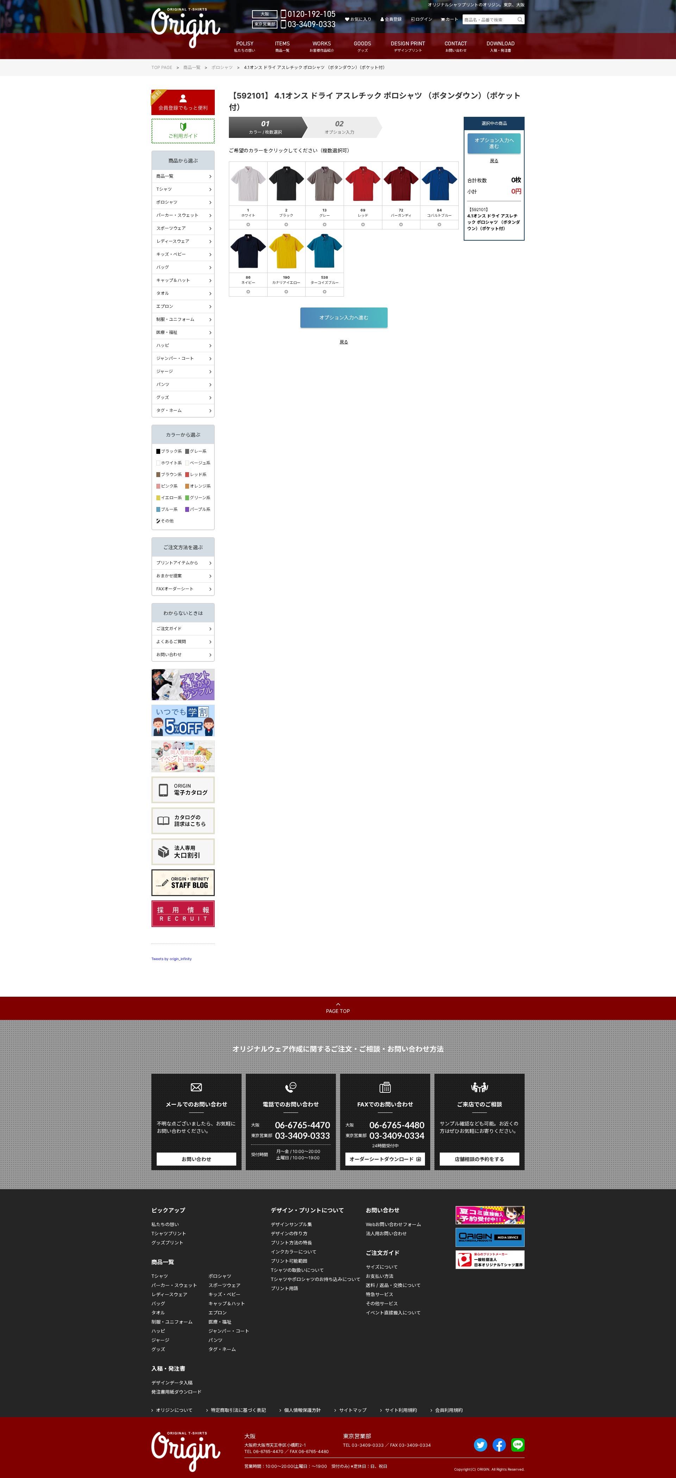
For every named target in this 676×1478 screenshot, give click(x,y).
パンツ (162, 384)
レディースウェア (172, 241)
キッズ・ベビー (171, 254)
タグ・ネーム (169, 410)
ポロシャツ (222, 67)
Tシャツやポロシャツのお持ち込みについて (316, 1279)
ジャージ (164, 371)
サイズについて (382, 1267)
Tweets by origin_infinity (171, 959)
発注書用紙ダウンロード (176, 1392)
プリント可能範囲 (289, 1261)
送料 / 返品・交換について (393, 1285)
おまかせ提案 (169, 575)
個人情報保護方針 (302, 1410)
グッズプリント (167, 1242)
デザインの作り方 (289, 1233)
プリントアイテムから (177, 562)
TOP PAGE (161, 67)
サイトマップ (353, 1410)
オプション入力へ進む (344, 318)
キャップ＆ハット (173, 280)
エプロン (164, 306)
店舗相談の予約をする (479, 1159)
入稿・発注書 (168, 1368)
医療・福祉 (166, 332)
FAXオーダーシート (175, 588)
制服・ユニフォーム (175, 319)
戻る (344, 341)
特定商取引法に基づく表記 (238, 1410)
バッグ (162, 267)
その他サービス (382, 1303)
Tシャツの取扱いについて (297, 1270)
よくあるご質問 (171, 641)
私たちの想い (165, 1224)
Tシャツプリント (168, 1233)
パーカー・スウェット (177, 215)
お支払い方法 (379, 1276)
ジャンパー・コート (175, 358)
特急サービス (379, 1294)
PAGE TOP (338, 1011)
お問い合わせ (169, 654)
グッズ (162, 397)
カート (452, 19)
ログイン (423, 19)
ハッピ (162, 345)
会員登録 (393, 19)
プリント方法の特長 (291, 1242)
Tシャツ (164, 189)
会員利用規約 (449, 1410)
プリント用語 (284, 1288)
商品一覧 (191, 67)
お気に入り (360, 19)
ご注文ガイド (169, 628)
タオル (162, 293)
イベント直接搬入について (393, 1312)
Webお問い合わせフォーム (393, 1224)
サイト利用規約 (401, 1410)
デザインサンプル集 (291, 1224)
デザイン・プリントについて (307, 1210)
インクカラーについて (294, 1252)
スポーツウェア (171, 228)
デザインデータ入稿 (172, 1382)
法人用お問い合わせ (386, 1233)
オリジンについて (174, 1410)
